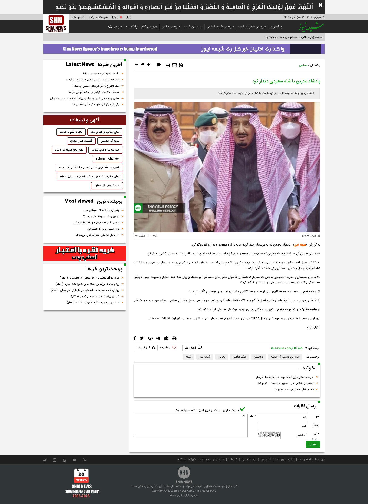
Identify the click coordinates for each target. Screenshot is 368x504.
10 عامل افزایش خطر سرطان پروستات (97, 235)
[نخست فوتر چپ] (82, 483)
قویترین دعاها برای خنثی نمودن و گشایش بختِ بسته (89, 167)
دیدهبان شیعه (193, 26)
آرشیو (291, 459)
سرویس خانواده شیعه (252, 26)
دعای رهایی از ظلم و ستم (105, 132)
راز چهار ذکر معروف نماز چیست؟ (101, 216)
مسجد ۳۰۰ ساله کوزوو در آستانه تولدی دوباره (94, 92)
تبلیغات (233, 459)
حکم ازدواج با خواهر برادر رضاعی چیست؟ (96, 86)
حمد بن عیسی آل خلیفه (285, 356)
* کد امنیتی (315, 436)
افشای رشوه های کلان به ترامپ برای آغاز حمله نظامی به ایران (84, 98)
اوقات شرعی (249, 459)
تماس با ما (77, 17)
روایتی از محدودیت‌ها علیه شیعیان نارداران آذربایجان (84, 290)
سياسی (303, 65)
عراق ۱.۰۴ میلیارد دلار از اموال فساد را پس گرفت (92, 80)
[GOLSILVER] (84, 253)
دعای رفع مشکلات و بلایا (69, 150)
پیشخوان (276, 26)
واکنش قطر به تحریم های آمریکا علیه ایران (95, 222)
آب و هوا (265, 459)
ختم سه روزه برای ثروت (105, 150)
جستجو (204, 459)
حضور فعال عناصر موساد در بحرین (295, 389)
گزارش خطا (143, 347)
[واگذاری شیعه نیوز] (184, 47)
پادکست (131, 26)
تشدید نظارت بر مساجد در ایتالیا (101, 73)
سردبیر (118, 26)
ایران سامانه (176, 495)
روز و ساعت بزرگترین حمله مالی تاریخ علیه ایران (87, 284)
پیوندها (279, 459)
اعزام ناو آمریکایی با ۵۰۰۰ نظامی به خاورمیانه (89, 278)
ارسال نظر (191, 347)
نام (317, 416)
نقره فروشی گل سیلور (107, 185)
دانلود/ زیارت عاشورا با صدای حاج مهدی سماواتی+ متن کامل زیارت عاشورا (280, 37)
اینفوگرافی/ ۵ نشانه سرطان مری (101, 210)
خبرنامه (191, 459)
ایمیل (316, 425)
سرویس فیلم (149, 26)
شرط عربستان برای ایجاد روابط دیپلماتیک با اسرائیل (285, 377)
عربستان (258, 356)
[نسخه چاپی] (168, 65)
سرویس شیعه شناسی (220, 26)
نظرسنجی (218, 459)
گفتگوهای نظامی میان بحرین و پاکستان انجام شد (286, 383)
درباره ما (320, 459)
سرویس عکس (171, 26)
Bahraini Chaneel (107, 159)
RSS (180, 459)
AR (128, 17)
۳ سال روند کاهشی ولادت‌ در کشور (95, 296)
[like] (170, 348)
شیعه (188, 356)
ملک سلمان (239, 356)
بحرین (221, 356)
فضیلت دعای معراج (81, 141)
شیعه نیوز (300, 244)
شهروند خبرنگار (98, 17)
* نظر (253, 416)
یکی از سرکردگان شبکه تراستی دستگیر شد (95, 104)
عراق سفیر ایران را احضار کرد (103, 229)
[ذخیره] (181, 65)
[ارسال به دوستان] (174, 65)
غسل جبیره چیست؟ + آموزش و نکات (93, 302)
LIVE (115, 17)
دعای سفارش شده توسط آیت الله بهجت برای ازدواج (89, 176)
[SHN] (56, 23)
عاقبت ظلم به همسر (71, 132)
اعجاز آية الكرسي (110, 141)
